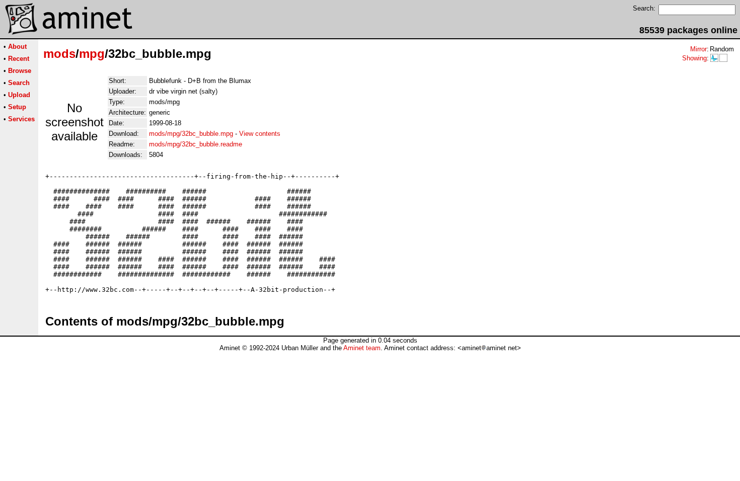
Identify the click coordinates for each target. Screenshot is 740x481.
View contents (259, 133)
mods (59, 53)
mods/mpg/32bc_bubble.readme (195, 144)
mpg (92, 53)
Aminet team (362, 348)
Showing (694, 58)
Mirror (698, 49)
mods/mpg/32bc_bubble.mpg (191, 133)
